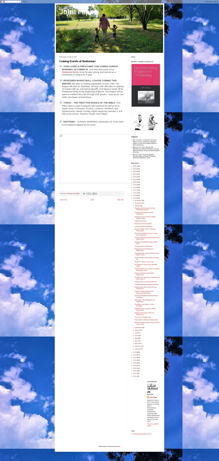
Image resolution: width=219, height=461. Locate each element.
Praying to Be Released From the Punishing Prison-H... (145, 209)
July (136, 333)
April (136, 341)
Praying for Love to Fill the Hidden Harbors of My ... (145, 217)
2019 (135, 185)
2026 (135, 166)
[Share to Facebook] (94, 193)
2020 (135, 182)
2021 (135, 179)
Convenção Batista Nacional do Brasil (146, 284)
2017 (135, 190)
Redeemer (67, 72)
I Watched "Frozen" (140, 221)
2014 (135, 198)
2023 (135, 174)
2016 (135, 193)
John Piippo (78, 11)
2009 (135, 363)
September (138, 327)
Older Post (120, 200)
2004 (135, 376)
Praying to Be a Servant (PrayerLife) (146, 282)
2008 (135, 365)
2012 (135, 355)
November (138, 203)
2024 (135, 171)
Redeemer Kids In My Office (143, 224)
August (137, 330)
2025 (135, 169)
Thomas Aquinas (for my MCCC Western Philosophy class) (147, 269)
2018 (135, 187)
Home (92, 200)
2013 (135, 352)
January (137, 349)
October (137, 206)
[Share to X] (92, 193)
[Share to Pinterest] (96, 193)
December (138, 200)
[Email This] (87, 193)
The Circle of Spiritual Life (143, 317)
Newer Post (63, 200)
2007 (135, 368)
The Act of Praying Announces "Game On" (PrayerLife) (146, 234)
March (137, 343)
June (136, 335)
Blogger (117, 446)
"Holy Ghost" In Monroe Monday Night (146, 320)
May (136, 338)
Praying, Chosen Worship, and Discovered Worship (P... (144, 292)
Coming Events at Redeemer (144, 226)
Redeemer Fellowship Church (142, 434)
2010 (135, 360)
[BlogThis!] (89, 193)
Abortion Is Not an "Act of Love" (144, 262)
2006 (135, 371)
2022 (135, 177)
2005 (135, 373)
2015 (135, 195)
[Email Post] (83, 193)
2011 (135, 357)
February (138, 346)
